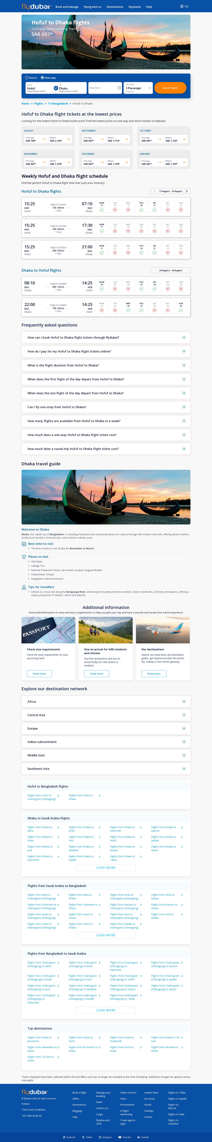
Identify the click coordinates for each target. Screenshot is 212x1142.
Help (149, 7)
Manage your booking (103, 1094)
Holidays (149, 1110)
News (99, 1102)
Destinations (115, 7)
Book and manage (67, 7)
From (29, 85)
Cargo (99, 1114)
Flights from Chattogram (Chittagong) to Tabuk (124, 997)
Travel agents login (127, 1122)
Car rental (149, 1098)
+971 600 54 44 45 (32, 1115)
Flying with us (92, 7)
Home (25, 103)
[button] (106, 337)
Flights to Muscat (173, 1106)
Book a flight (79, 1092)
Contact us (102, 1108)
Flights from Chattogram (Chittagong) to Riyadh (83, 997)
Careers (148, 1116)
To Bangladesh (58, 103)
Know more (39, 673)
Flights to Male (176, 1114)
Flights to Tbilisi (177, 1092)
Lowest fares (151, 1092)
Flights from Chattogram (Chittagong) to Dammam (124, 966)
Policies (26, 1103)
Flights (38, 103)
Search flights (170, 87)
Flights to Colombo (173, 1122)
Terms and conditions (34, 1109)
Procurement (127, 1104)
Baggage (77, 1110)
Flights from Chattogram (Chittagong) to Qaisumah (41, 999)
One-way (50, 77)
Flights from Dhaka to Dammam (122, 829)
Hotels (147, 1104)
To (60, 85)
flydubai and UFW (103, 1122)
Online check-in (128, 1092)
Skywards (135, 7)
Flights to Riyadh (177, 1098)
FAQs (123, 1098)
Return (33, 77)
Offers (75, 1098)
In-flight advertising (126, 1112)
